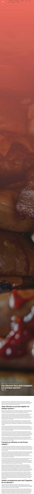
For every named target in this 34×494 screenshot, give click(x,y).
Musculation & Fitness (13, 2)
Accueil (2, 383)
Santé (9, 2)
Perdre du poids (18, 2)
